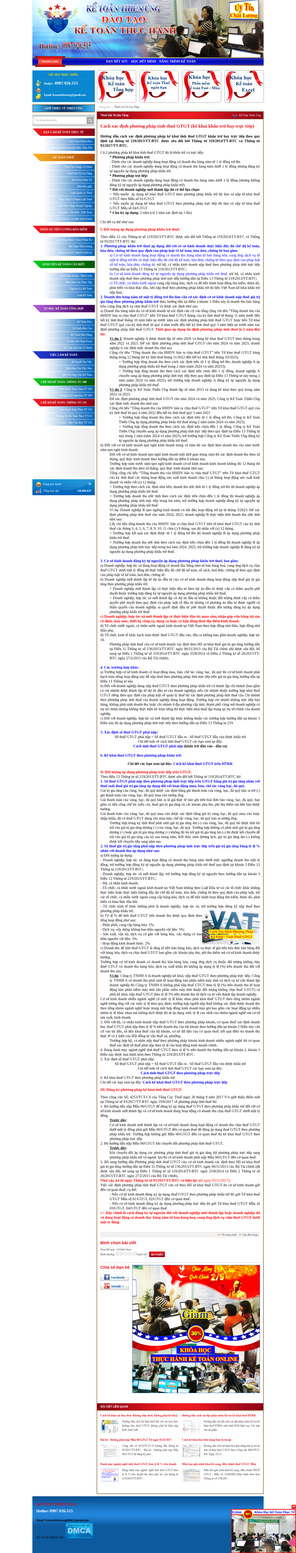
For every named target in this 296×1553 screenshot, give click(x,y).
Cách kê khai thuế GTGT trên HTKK (203, 764)
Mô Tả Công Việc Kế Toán (77, 374)
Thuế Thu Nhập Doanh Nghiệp (75, 205)
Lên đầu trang (250, 1234)
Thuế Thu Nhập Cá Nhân (78, 167)
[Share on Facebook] (114, 1277)
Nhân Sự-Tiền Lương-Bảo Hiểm (63, 229)
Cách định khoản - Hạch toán (76, 275)
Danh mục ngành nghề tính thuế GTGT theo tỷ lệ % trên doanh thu (138, 1464)
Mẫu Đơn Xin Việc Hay (79, 368)
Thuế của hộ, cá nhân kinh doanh (74, 218)
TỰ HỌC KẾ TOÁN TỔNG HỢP (63, 308)
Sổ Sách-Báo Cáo (82, 328)
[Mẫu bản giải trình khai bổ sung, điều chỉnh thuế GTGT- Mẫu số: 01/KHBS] (191, 1481)
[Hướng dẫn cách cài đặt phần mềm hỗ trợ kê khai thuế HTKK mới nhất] (191, 1432)
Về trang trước (229, 1234)
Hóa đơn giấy (84, 186)
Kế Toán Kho (84, 321)
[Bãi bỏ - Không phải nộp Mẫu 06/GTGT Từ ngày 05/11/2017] (110, 1457)
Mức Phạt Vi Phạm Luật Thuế (75, 199)
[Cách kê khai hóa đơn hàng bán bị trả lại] (191, 1457)
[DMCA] (79, 1537)
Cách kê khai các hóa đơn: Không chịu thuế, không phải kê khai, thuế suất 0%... (139, 1416)
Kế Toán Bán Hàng (81, 334)
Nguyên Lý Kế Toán (81, 288)
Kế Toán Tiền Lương (80, 246)
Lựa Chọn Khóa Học (80, 141)
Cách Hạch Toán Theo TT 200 (75, 389)
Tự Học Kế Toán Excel (79, 341)
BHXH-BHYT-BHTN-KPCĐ (75, 252)
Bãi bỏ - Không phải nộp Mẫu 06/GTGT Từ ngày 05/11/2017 (136, 1439)
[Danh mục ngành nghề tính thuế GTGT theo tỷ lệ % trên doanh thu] (110, 1481)
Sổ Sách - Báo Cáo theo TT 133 (74, 422)
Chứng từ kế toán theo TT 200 (75, 395)
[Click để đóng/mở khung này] (293, 1506)
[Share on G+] (114, 1286)
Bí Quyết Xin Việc (82, 361)
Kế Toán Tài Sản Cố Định (78, 347)
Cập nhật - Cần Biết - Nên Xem (75, 212)
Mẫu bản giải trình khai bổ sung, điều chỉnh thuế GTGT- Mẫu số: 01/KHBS (219, 1464)
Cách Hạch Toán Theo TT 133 (75, 409)
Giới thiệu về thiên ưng (64, 108)
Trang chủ (104, 107)
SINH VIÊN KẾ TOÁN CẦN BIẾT (63, 264)
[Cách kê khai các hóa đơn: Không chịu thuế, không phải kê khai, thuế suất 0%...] (110, 1432)
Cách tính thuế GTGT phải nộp (158, 746)
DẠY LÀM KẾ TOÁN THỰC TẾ (63, 132)
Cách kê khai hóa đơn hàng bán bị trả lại (206, 1439)
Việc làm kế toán (63, 355)
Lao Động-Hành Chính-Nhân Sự (74, 239)
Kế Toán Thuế (63, 157)
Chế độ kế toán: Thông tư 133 (63, 402)
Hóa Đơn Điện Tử (82, 180)
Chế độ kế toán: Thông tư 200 (63, 382)
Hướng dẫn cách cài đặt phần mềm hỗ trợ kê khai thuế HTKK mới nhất (219, 1416)
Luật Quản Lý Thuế (81, 192)
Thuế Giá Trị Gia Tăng (126, 107)
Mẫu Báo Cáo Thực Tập (78, 282)
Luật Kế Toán (84, 295)
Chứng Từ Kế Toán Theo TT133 (74, 416)
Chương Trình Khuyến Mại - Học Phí (71, 147)
